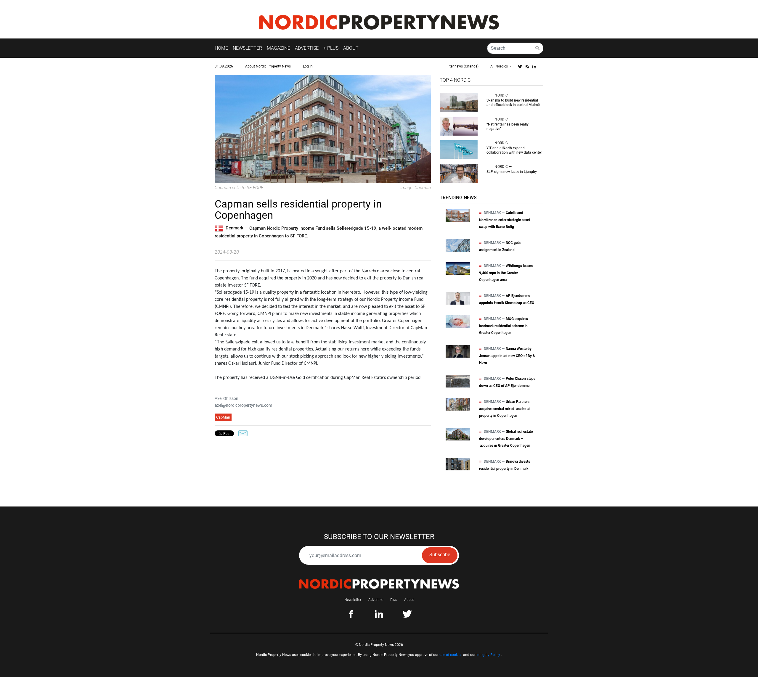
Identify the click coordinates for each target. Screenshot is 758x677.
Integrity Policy (488, 655)
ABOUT (351, 48)
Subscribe (439, 554)
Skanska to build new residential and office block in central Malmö (513, 102)
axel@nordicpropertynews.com (243, 405)
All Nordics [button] (499, 66)
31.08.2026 (224, 66)
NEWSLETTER (247, 48)
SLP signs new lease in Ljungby (511, 172)
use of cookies (450, 655)
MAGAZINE (278, 48)
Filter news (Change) (462, 66)
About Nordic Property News (268, 66)
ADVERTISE (307, 48)
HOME (221, 48)
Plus (393, 600)
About (409, 600)
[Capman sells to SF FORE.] (323, 128)
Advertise (375, 600)
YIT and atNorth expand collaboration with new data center (514, 150)
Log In (308, 66)
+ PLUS (330, 48)
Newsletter (352, 600)
